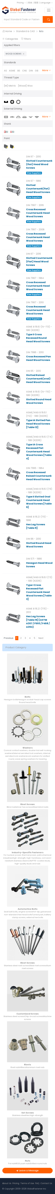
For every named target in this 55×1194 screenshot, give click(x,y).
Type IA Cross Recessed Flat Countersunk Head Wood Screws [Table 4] (39, 451)
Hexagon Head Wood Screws (39, 564)
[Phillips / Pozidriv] (13, 101)
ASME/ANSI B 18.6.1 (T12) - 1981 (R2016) (37, 414)
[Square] (13, 116)
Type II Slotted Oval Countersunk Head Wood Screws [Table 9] (39, 502)
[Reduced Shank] (13, 131)
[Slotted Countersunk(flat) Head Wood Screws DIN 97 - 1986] (13, 188)
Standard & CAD (25, 31)
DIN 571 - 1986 (34, 558)
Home (8, 31)
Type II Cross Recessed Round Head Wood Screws (38, 338)
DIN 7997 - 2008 (35, 229)
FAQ (37, 1183)
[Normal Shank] (7, 131)
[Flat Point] (7, 146)
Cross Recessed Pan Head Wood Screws (38, 358)
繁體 (36, 2)
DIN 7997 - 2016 (35, 205)
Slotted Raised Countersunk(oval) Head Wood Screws (38, 378)
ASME (12, 70)
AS (5, 70)
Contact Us (46, 1183)
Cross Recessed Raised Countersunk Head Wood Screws (39, 476)
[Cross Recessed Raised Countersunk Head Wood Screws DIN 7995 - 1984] (13, 474)
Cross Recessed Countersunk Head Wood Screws (38, 213)
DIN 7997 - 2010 (35, 302)
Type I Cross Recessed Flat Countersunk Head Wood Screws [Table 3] (39, 592)
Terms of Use (27, 1183)
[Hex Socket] (19, 101)
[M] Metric (10, 85)
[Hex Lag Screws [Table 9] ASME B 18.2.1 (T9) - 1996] (13, 522)
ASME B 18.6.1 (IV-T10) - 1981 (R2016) (39, 393)
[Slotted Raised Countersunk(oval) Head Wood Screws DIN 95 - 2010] (13, 377)
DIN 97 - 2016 (33, 253)
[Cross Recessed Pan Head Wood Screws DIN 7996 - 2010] (13, 356)
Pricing (20, 2)
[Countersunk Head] (32, 116)
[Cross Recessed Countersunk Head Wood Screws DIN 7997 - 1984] (13, 286)
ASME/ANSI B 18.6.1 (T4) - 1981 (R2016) (39, 438)
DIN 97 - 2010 (33, 156)
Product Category (15, 647)
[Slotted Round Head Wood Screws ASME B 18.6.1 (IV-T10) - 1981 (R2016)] (13, 397)
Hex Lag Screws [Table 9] (35, 526)
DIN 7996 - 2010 (35, 352)
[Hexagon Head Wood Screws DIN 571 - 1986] (13, 563)
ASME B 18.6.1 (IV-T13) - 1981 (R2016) (39, 328)
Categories (12, 39)
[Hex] (7, 116)
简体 (30, 2)
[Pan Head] (25, 116)
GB (36, 70)
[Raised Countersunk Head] (37, 116)
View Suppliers (34, 173)
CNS (24, 70)
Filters (27, 39)
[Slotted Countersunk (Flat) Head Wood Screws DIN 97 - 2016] (13, 261)
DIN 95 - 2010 (33, 371)
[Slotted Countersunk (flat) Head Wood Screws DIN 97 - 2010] (13, 164)
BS (18, 70)
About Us (6, 1183)
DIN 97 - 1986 (33, 181)
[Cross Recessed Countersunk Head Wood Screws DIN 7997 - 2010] (13, 310)
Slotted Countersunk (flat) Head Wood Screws (39, 164)
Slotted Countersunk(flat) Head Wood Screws (38, 188)
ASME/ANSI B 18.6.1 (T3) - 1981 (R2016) (39, 579)
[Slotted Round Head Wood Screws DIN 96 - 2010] (13, 543)
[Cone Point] (13, 146)
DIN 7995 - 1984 (35, 468)
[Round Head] (19, 116)
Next (41, 638)
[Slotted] (7, 101)
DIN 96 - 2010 (33, 538)
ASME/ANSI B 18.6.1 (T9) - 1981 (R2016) (39, 490)
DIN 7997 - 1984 (35, 278)
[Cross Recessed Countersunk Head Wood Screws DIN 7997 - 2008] (13, 237)
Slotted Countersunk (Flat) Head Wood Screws (39, 261)
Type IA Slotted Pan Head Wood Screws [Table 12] (38, 424)
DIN (31, 70)
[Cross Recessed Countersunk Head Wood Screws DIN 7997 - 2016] (13, 213)
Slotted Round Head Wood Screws (38, 401)
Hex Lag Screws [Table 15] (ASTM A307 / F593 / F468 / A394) (38, 622)
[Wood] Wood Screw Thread (25, 85)
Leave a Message (29, 1170)
